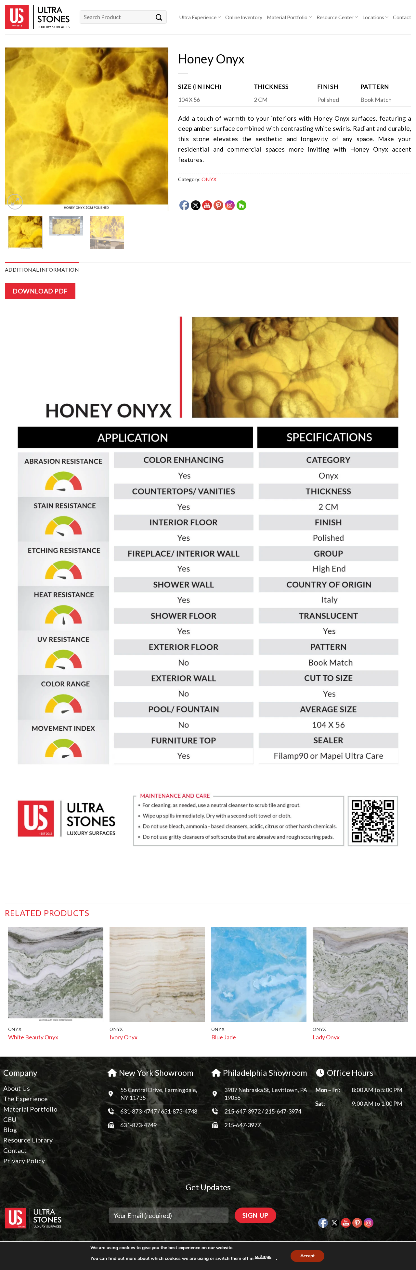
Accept (307, 1256)
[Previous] (16, 129)
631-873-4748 (179, 1111)
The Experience (25, 1098)
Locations (373, 17)
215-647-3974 (283, 1111)
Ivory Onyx (123, 1037)
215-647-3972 (243, 1111)
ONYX (209, 179)
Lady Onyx (326, 1037)
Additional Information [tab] (42, 269)
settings (263, 1256)
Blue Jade (223, 1037)
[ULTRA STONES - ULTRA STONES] (37, 17)
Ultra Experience (197, 17)
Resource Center (335, 17)
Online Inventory (243, 17)
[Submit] (159, 17)
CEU (10, 1119)
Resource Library (28, 1140)
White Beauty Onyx (33, 1037)
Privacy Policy (24, 1161)
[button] (15, 201)
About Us (16, 1088)
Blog (10, 1129)
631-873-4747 (138, 1111)
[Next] (157, 129)
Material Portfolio (287, 17)
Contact (402, 17)
